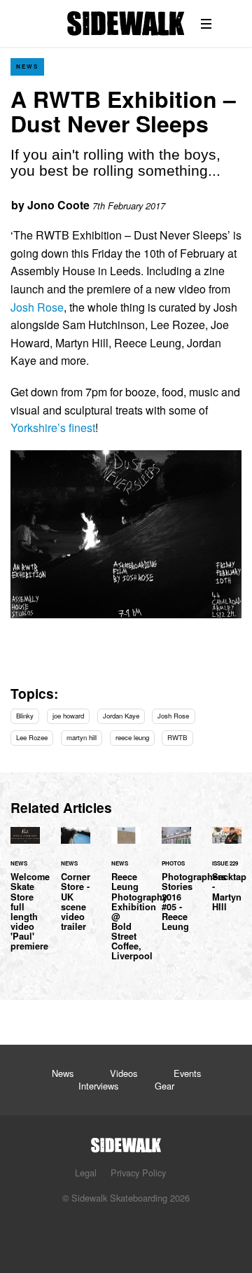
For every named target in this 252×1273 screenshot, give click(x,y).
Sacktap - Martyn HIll (226, 877)
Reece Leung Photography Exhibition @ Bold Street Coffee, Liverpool (126, 902)
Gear (164, 1085)
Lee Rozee (32, 737)
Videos (123, 1073)
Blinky (25, 716)
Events (187, 1073)
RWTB (177, 737)
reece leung (132, 737)
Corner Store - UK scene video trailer (75, 887)
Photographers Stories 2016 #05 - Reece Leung (176, 887)
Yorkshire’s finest (52, 427)
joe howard (68, 716)
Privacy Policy (138, 1172)
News (27, 66)
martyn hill (81, 737)
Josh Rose (37, 307)
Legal (86, 1172)
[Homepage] (126, 1141)
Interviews (98, 1085)
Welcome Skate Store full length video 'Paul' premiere (25, 897)
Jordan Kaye (121, 716)
